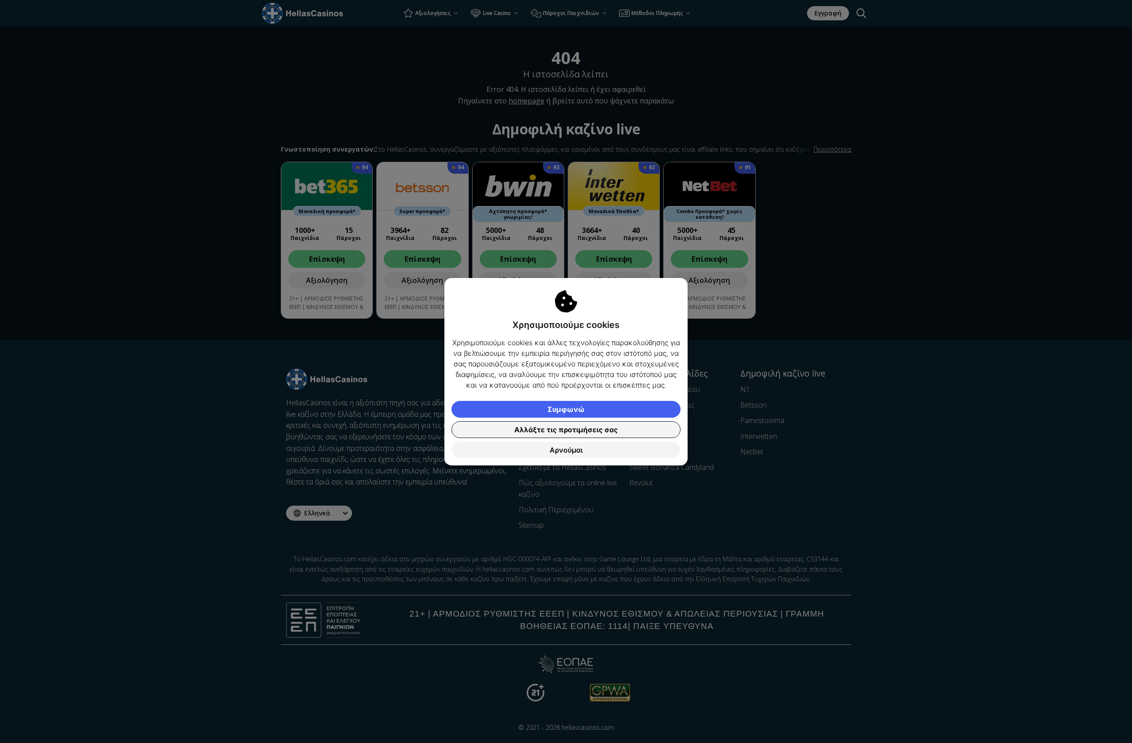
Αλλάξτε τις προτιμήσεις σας (566, 429)
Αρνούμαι (566, 450)
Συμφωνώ (566, 409)
